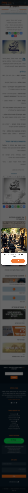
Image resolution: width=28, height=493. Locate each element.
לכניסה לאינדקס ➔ (18, 261)
